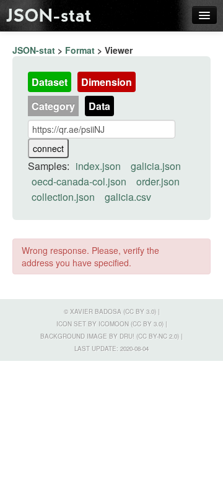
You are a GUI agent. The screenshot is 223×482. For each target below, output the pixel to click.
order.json (158, 181)
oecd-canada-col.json (79, 181)
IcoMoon (113, 323)
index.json (98, 166)
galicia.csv (128, 197)
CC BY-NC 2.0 (157, 336)
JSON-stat (49, 15)
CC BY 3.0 (139, 311)
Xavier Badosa (95, 311)
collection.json (63, 197)
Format (80, 50)
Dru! (127, 336)
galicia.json (156, 166)
